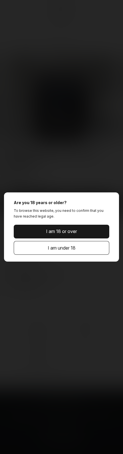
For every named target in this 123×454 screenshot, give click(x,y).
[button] (61, 231)
